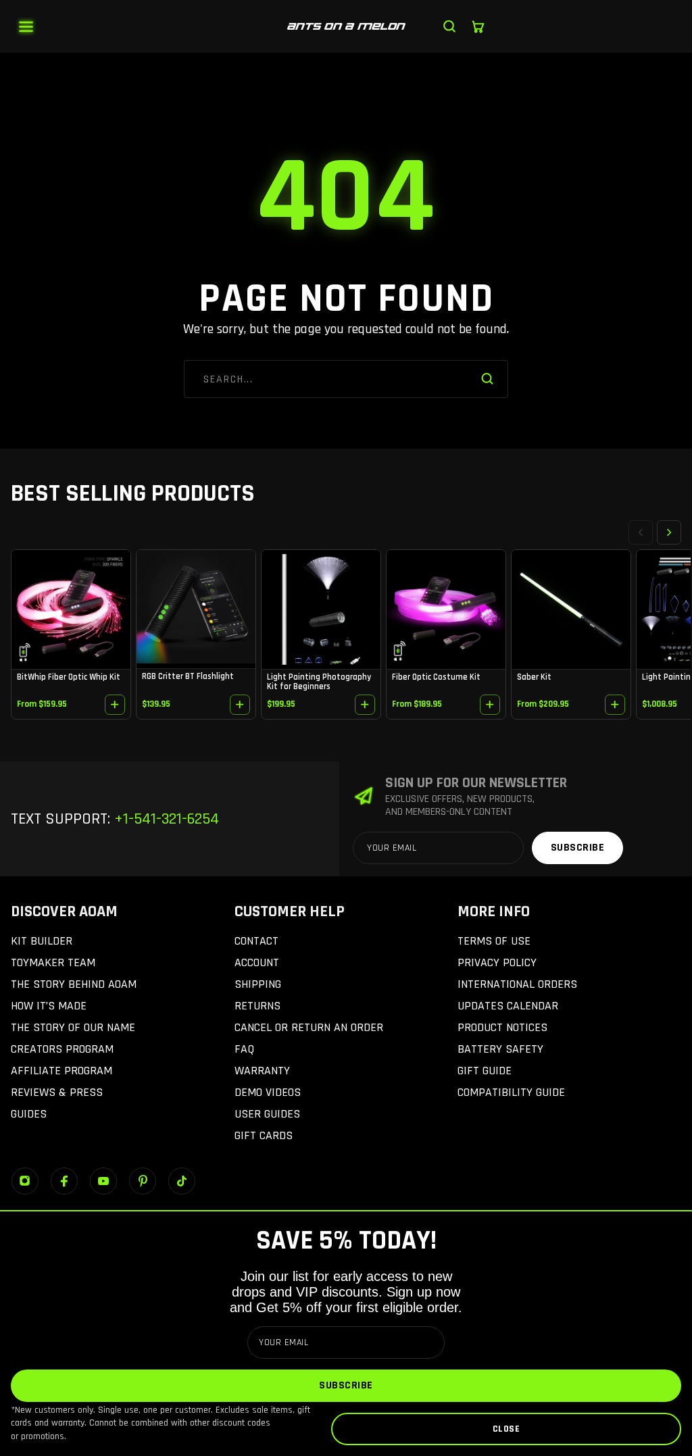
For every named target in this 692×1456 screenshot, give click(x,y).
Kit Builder (41, 941)
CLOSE (506, 1429)
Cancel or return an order (308, 1027)
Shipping (257, 984)
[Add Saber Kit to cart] (615, 705)
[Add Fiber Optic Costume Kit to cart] (490, 705)
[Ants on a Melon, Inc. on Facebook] (64, 1181)
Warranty (262, 1070)
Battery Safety (500, 1049)
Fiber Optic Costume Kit (436, 677)
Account (256, 962)
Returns (257, 1005)
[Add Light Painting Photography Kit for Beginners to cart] (365, 705)
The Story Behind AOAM (74, 984)
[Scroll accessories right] (669, 532)
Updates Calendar (508, 1005)
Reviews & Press (57, 1092)
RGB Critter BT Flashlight (188, 676)
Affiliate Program (61, 1070)
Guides (29, 1114)
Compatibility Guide (511, 1092)
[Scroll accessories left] (640, 532)
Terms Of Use (494, 941)
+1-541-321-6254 (164, 819)
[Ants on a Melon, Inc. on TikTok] (182, 1181)
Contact (256, 941)
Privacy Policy (497, 962)
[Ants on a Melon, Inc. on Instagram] (25, 1181)
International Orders (517, 984)
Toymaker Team (53, 962)
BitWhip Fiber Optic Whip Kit (68, 677)
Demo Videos (267, 1092)
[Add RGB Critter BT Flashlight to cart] (240, 705)
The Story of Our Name (73, 1027)
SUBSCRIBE (346, 1385)
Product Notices (502, 1027)
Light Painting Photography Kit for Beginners (319, 682)
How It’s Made (48, 1005)
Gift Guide (485, 1070)
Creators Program (62, 1049)
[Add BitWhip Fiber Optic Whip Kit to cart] (115, 705)
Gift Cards (263, 1135)
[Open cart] (478, 26)
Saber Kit (534, 677)
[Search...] (449, 26)
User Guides (267, 1114)
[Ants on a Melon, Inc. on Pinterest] (142, 1181)
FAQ (244, 1049)
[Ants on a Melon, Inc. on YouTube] (103, 1181)
